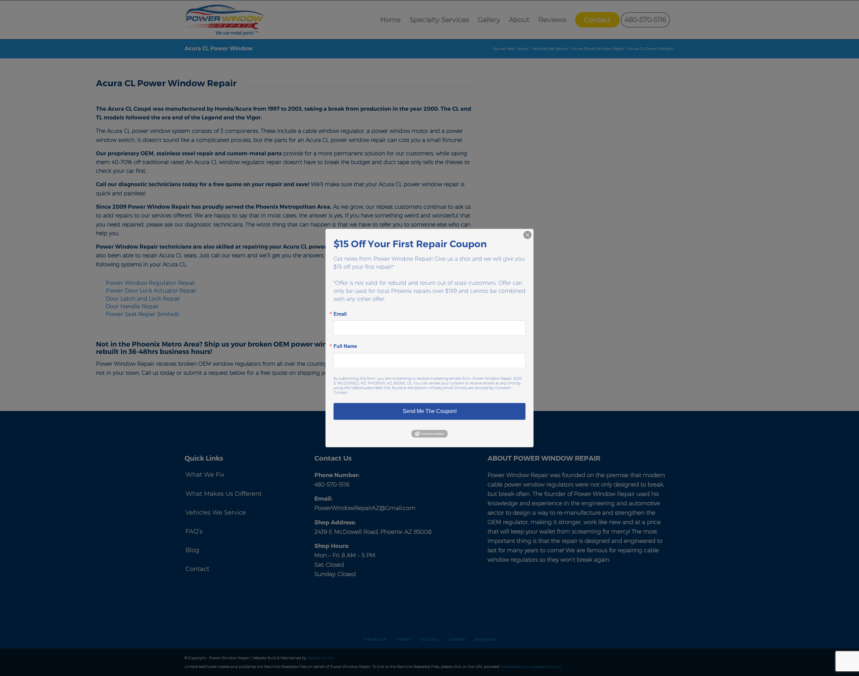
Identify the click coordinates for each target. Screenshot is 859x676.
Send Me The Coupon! (430, 411)
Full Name (345, 346)
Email (340, 313)
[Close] (527, 235)
